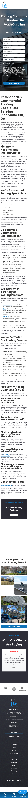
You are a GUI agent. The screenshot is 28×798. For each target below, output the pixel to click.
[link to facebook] (7, 781)
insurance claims (5, 456)
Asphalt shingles (7, 305)
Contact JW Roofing (6, 485)
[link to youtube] (13, 781)
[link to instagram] (10, 781)
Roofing (14, 747)
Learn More (14, 515)
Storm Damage (14, 753)
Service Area (14, 768)
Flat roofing (6, 316)
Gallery (14, 765)
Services (14, 750)
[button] (24, 4)
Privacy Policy (12, 80)
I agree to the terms (10, 63)
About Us (14, 762)
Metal (4, 309)
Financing (14, 771)
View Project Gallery (14, 626)
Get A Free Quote (14, 83)
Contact (14, 774)
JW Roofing (6, 454)
